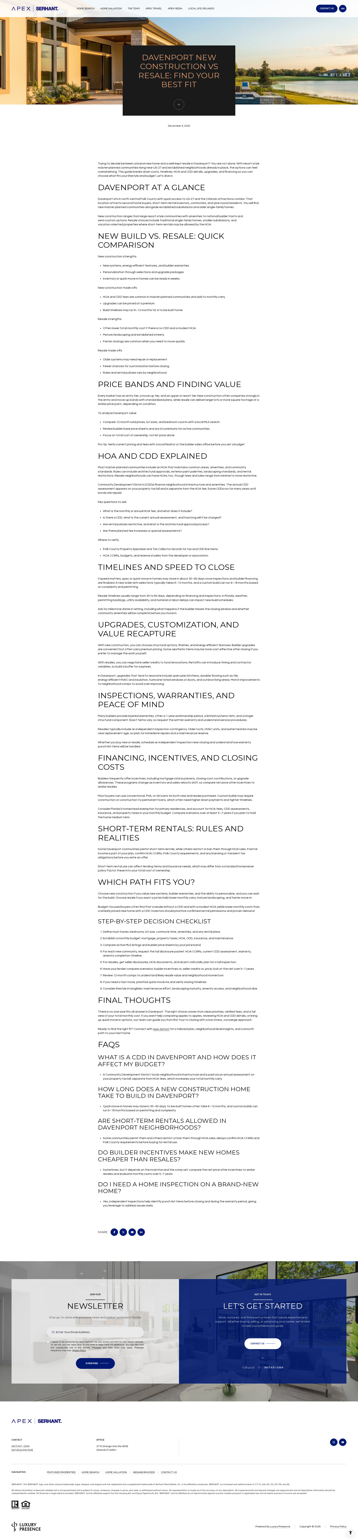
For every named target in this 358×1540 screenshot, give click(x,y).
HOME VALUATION (116, 1472)
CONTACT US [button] (169, 1472)
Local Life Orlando (201, 8)
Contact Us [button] (327, 8)
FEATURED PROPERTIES (61, 1472)
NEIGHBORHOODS (144, 1472)
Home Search (86, 8)
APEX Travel (154, 8)
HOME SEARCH (90, 1472)
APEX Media (175, 8)
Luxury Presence (280, 1526)
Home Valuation (111, 8)
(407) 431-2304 (273, 1367)
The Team (134, 8)
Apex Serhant (161, 1029)
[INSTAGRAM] (333, 1442)
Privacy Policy (79, 1350)
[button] (262, 1343)
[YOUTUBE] (342, 1442)
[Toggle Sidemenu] (342, 8)
